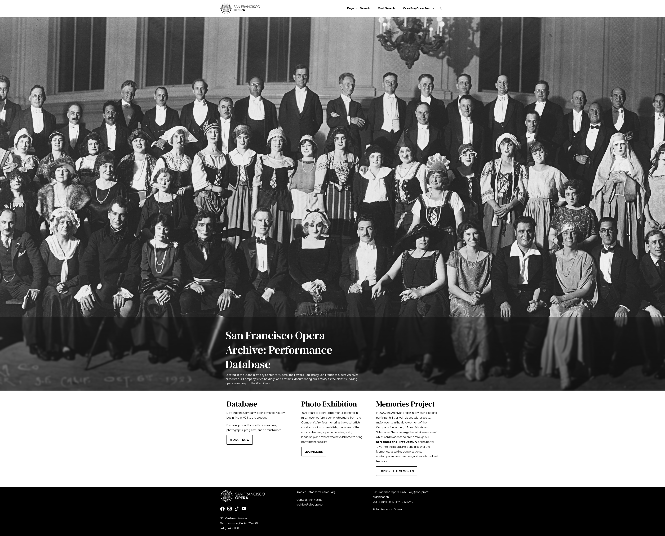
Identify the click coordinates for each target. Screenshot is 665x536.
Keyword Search (358, 8)
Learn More (314, 451)
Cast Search (386, 8)
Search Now (239, 440)
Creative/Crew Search (418, 8)
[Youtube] (244, 509)
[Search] (440, 8)
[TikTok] (236, 509)
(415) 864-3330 (229, 528)
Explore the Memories (396, 471)
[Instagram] (229, 509)
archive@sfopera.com (310, 504)
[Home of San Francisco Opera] (240, 8)
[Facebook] (222, 509)
